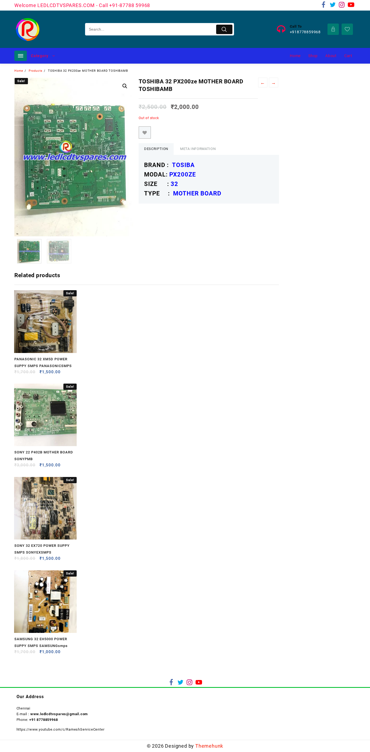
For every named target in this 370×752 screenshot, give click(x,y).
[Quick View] (29, 374)
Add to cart (19, 374)
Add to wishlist (145, 132)
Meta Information (198, 149)
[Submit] (224, 29)
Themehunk (209, 746)
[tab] (156, 149)
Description (156, 149)
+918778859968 (305, 32)
